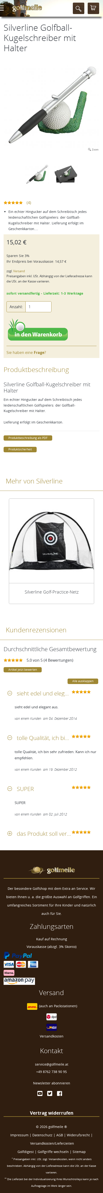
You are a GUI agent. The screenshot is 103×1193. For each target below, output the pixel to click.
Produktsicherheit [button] (20, 449)
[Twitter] (49, 1093)
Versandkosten (51, 1036)
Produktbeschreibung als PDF (27, 438)
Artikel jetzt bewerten (22, 670)
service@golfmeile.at (51, 1064)
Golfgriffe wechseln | (55, 1151)
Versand (19, 271)
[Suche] (79, 8)
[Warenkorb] (93, 8)
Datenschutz (42, 1135)
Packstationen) (65, 1006)
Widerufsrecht (78, 1135)
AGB (59, 1135)
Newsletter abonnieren (51, 1083)
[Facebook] (59, 1093)
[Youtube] (39, 1093)
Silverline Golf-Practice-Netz (52, 592)
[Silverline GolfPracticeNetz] (51, 541)
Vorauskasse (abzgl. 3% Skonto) (51, 946)
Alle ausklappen (82, 681)
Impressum (19, 1135)
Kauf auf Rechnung (51, 939)
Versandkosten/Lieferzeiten (52, 1143)
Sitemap (79, 1151)
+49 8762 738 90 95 (51, 1071)
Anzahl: (16, 306)
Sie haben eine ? (26, 352)
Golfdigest (25, 1151)
